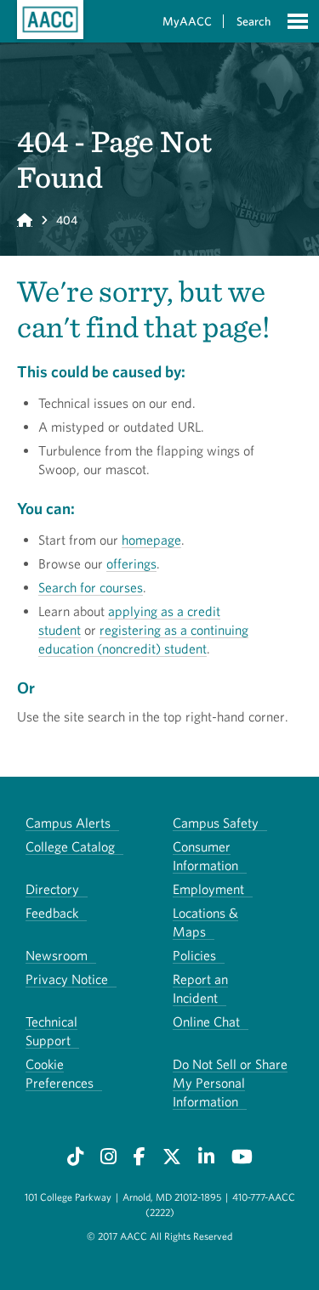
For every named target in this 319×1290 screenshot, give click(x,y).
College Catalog (70, 846)
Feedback (52, 912)
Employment (208, 889)
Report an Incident (200, 988)
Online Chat (206, 1021)
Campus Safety (216, 822)
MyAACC (187, 21)
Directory (52, 889)
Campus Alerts (68, 822)
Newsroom (57, 955)
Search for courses (90, 587)
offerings (131, 563)
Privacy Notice (67, 979)
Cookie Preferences (60, 1073)
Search (253, 21)
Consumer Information (205, 856)
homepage (151, 539)
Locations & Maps (205, 922)
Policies (194, 955)
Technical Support (51, 1031)
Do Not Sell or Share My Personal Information (230, 1082)
